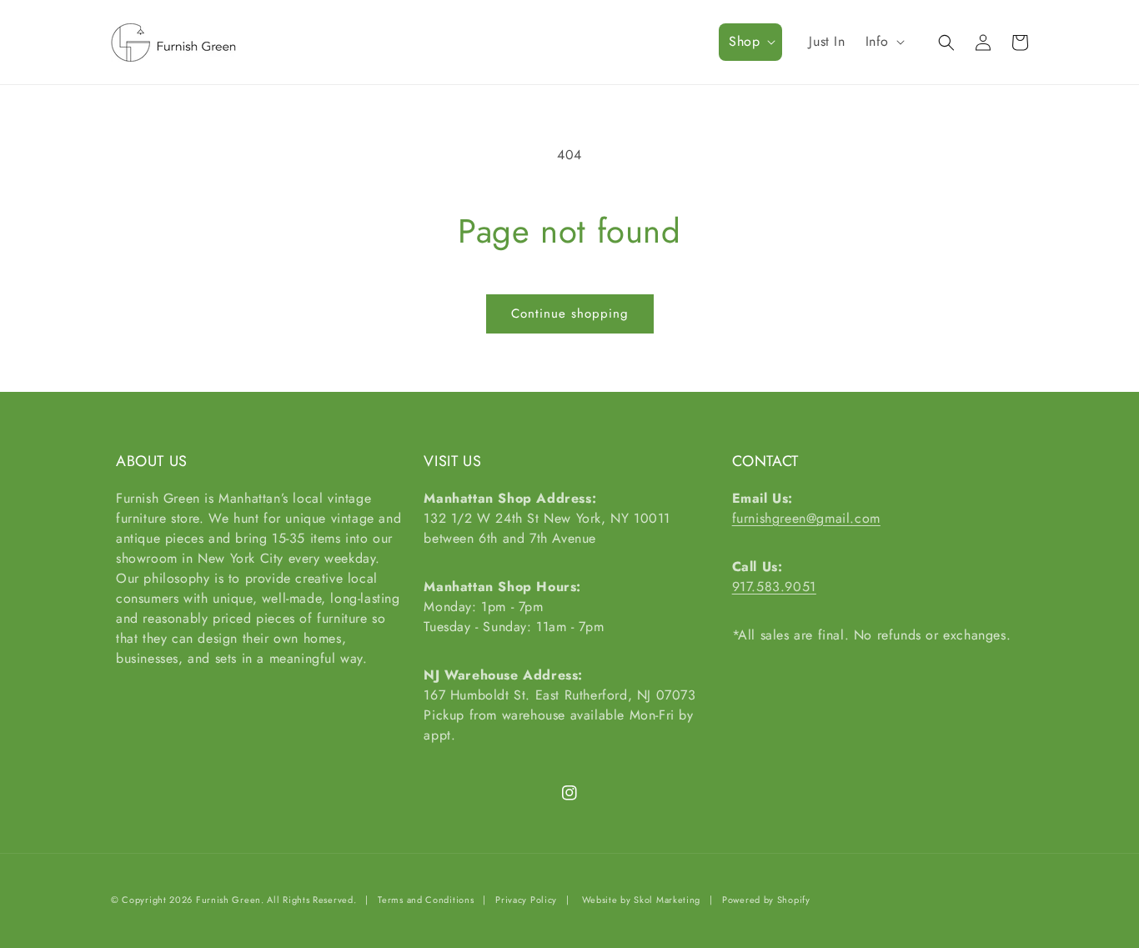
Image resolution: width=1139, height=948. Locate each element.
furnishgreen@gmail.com (806, 518)
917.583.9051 (774, 586)
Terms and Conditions (426, 899)
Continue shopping (570, 313)
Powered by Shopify (766, 899)
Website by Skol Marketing (641, 899)
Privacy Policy (526, 899)
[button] (750, 42)
